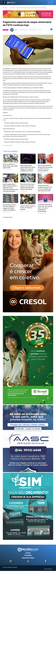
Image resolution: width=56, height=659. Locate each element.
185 (40, 29)
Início (6, 7)
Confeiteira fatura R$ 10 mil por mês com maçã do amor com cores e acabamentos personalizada (45, 208)
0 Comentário (33, 29)
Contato (28, 555)
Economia (12, 7)
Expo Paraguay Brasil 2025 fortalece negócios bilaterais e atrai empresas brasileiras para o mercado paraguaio (10, 187)
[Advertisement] (28, 581)
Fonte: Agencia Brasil (8, 145)
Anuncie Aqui (28, 558)
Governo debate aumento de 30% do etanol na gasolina (27, 207)
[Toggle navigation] (4, 2)
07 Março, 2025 (24, 29)
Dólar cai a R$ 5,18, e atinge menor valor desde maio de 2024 (10, 165)
